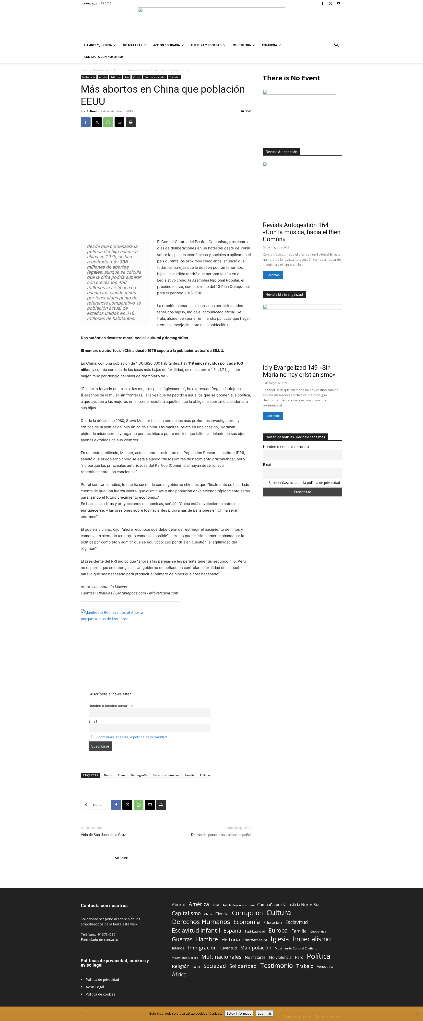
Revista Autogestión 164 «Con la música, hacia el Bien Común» (302, 232)
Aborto (119, 70)
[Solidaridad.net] (211, 23)
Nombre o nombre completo (111, 706)
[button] (336, 45)
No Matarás (132, 45)
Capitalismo (186, 913)
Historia (230, 939)
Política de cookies (100, 994)
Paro (299, 957)
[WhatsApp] (108, 122)
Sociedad (174, 77)
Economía (247, 921)
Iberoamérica (255, 940)
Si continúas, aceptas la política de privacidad (130, 737)
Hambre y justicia (98, 45)
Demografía (139, 775)
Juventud (228, 948)
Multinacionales (221, 956)
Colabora (269, 45)
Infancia (178, 948)
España (232, 930)
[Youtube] (338, 3)
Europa (278, 930)
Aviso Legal (95, 986)
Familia (190, 775)
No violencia (280, 957)
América (199, 904)
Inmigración (202, 947)
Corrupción (247, 912)
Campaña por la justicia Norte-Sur (288, 904)
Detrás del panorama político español (221, 835)
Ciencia (221, 913)
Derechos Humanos (166, 775)
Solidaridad (243, 966)
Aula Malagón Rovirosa (238, 905)
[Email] (119, 122)
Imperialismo (311, 939)
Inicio (84, 70)
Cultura (278, 912)
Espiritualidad (255, 931)
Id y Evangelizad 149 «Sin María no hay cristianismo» (299, 371)
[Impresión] (131, 122)
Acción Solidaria (166, 45)
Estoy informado (238, 1013)
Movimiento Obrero (185, 957)
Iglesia (279, 939)
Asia (127, 77)
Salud (196, 967)
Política (205, 775)
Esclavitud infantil (196, 930)
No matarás (255, 957)
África (179, 974)
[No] (416, 1013)
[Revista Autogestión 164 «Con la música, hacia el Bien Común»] (302, 191)
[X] (330, 3)
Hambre (207, 939)
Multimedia (242, 45)
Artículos (115, 77)
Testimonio (276, 965)
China (136, 77)
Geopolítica (318, 931)
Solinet (92, 111)
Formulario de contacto (99, 939)
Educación (272, 922)
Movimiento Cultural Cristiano (296, 948)
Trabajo (305, 966)
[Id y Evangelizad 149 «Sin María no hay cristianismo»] (302, 333)
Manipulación (255, 947)
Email (93, 721)
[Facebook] (322, 3)
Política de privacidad (102, 979)
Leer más (273, 275)
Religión (180, 966)
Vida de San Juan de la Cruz (103, 835)
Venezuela (325, 966)
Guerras (182, 939)
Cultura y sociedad (206, 45)
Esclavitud (296, 922)
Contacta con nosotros (104, 57)
